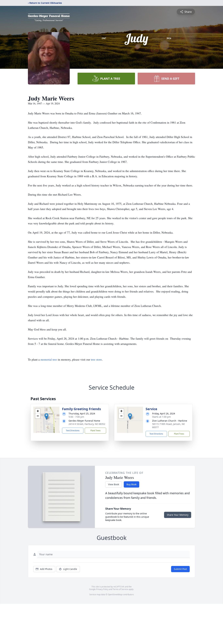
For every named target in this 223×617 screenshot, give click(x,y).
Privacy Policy (102, 589)
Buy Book (131, 484)
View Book (113, 484)
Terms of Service (120, 589)
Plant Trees (95, 430)
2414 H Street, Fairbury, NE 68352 (87, 424)
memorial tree (48, 359)
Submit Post (180, 569)
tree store (96, 359)
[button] (46, 416)
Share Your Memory (177, 514)
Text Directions (73, 430)
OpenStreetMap (115, 594)
